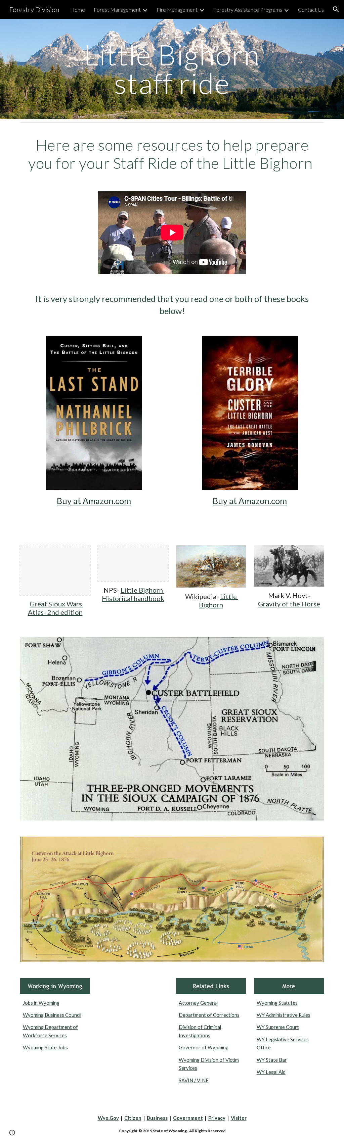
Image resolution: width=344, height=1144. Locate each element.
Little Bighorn (218, 600)
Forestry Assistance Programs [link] (247, 9)
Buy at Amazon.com (94, 501)
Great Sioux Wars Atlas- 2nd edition (56, 608)
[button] (336, 9)
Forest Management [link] (117, 9)
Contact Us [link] (311, 9)
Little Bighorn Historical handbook (133, 594)
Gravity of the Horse (289, 604)
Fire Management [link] (177, 9)
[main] (172, 69)
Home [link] (77, 9)
